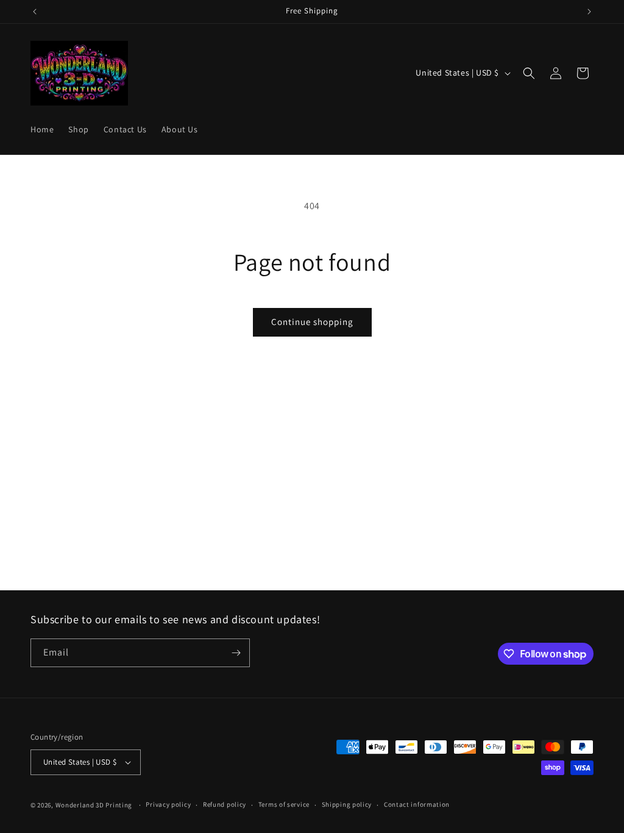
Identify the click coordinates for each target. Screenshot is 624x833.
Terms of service (284, 804)
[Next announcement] (589, 11)
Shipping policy (347, 804)
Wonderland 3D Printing (94, 805)
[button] (529, 73)
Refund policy (224, 804)
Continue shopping (312, 321)
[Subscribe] (235, 652)
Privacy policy (168, 804)
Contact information (417, 804)
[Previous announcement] (34, 11)
